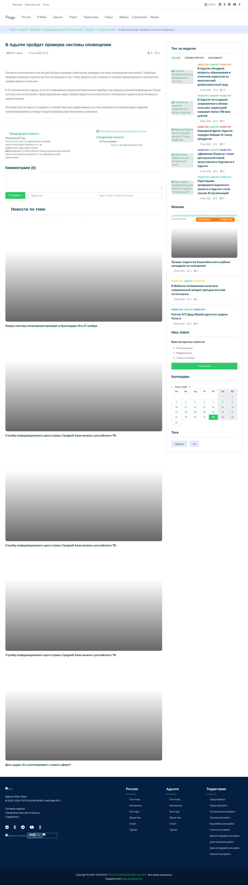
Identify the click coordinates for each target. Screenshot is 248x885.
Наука (73, 17)
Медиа (154, 17)
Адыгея (58, 17)
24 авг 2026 (205, 89)
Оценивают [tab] (215, 58)
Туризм (133, 829)
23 (232, 412)
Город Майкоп (217, 799)
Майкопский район (220, 854)
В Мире (42, 17)
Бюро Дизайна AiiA (131, 878)
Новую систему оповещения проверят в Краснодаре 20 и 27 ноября (51, 325)
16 (232, 407)
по (194, 443)
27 (204, 417)
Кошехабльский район (222, 823)
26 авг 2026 (205, 121)
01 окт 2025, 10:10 (38, 53)
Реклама (17, 4)
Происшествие (107, 29)
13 (204, 407)
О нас (46, 4)
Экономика (135, 805)
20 (204, 412)
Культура (134, 811)
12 (195, 407)
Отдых (109, 17)
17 (176, 412)
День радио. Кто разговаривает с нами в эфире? (38, 764)
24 (176, 417)
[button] (241, 17)
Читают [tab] (176, 58)
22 (223, 412)
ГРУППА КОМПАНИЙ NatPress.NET (127, 874)
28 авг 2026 (179, 323)
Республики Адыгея (16, 141)
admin (19, 53)
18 (186, 412)
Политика (134, 799)
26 (195, 417)
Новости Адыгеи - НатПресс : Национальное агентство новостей (45, 29)
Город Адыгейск (218, 805)
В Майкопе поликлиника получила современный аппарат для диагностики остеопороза (198, 290)
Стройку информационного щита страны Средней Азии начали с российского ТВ (60, 435)
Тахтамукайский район (222, 811)
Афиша (124, 17)
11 (186, 407)
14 (213, 407)
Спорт (132, 823)
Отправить (15, 195)
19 (195, 412)
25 (186, 417)
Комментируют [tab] (194, 58)
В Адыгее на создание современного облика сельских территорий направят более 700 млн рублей (214, 107)
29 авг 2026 (179, 270)
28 (213, 417)
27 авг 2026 (205, 144)
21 (213, 412)
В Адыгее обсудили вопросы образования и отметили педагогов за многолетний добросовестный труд (214, 76)
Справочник (139, 17)
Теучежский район (220, 817)
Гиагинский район (220, 829)
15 (223, 407)
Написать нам (32, 4)
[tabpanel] (204, 131)
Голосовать (204, 366)
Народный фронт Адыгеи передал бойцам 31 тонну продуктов (215, 134)
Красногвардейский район (225, 835)
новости (179, 443)
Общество (135, 817)
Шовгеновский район (222, 841)
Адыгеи (22, 107)
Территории (90, 17)
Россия (26, 17)
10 (176, 407)
